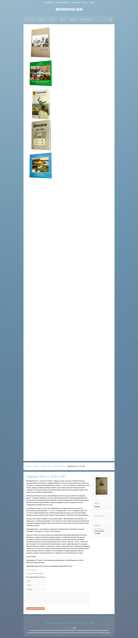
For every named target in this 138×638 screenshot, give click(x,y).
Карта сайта (76, 2)
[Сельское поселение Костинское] (41, 259)
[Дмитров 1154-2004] (41, 135)
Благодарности (49, 2)
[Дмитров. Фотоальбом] (41, 412)
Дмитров (34, 570)
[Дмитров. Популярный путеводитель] (41, 198)
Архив (92, 2)
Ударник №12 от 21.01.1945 (46, 476)
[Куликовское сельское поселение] (41, 73)
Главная (30, 19)
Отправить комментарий (35, 608)
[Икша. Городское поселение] (41, 165)
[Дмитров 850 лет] (41, 381)
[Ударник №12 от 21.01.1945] (101, 486)
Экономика (87, 19)
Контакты (85, 2)
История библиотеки (63, 2)
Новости (42, 19)
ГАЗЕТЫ (36, 466)
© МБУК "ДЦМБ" (67, 628)
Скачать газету (99, 516)
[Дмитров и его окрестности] (41, 290)
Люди (64, 19)
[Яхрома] (41, 104)
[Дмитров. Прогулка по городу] (41, 229)
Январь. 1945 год (59, 466)
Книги (74, 19)
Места (53, 19)
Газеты (28, 570)
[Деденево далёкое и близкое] (41, 42)
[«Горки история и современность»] (41, 442)
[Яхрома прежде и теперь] (41, 350)
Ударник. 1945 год (46, 466)
